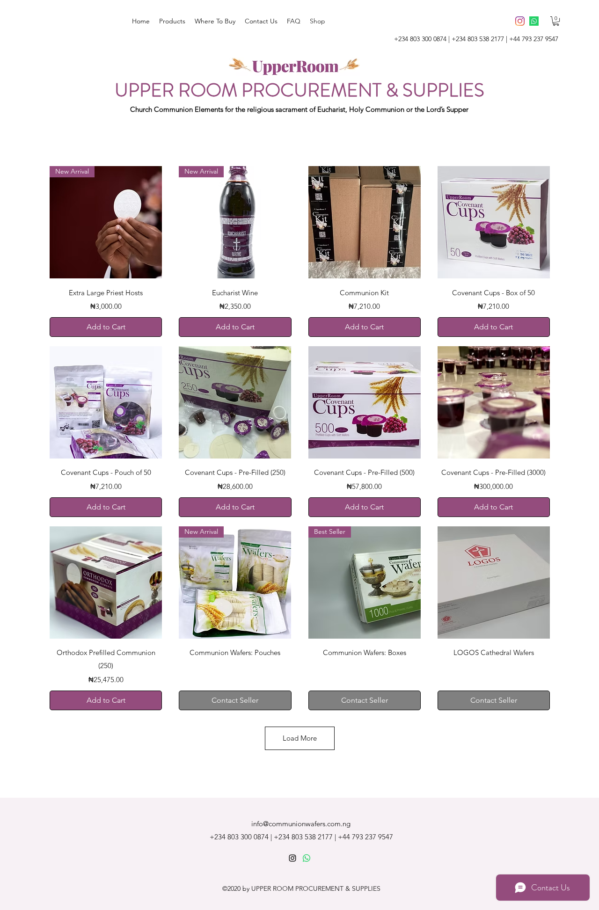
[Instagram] (520, 21)
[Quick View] (364, 222)
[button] (556, 21)
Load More (300, 738)
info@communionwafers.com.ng (301, 823)
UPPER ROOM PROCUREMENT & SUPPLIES (299, 90)
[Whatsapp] (534, 21)
